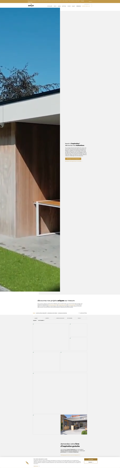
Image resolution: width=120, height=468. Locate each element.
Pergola (73, 6)
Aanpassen (90, 462)
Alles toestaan (90, 459)
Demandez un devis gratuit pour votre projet (73, 161)
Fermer (90, 1)
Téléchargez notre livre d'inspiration (73, 158)
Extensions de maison (52, 313)
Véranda (69, 6)
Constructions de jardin (41, 313)
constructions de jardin (53, 304)
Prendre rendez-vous (86, 6)
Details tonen (36, 466)
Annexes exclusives (62, 313)
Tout (34, 313)
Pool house (64, 6)
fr (91, 4)
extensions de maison (62, 304)
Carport (55, 6)
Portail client (86, 4)
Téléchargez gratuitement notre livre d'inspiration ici (70, 454)
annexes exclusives (71, 304)
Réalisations (78, 6)
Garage (59, 6)
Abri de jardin (49, 6)
